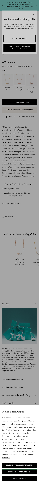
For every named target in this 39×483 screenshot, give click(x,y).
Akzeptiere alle (19, 478)
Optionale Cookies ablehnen (19, 472)
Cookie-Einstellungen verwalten (19, 465)
